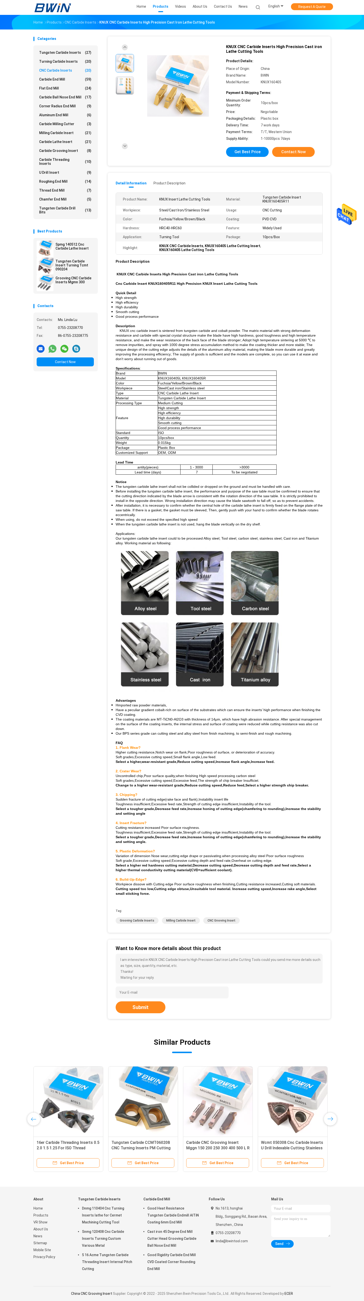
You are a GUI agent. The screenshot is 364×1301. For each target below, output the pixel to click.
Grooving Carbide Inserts (137, 920)
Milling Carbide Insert (65, 133)
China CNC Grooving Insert (91, 1294)
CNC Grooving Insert (221, 920)
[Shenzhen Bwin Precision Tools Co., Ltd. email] (41, 348)
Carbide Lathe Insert (65, 142)
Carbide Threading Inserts (65, 162)
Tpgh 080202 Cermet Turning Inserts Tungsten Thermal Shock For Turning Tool (291, 1148)
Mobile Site (42, 1250)
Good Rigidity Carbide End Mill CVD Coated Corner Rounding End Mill (171, 1262)
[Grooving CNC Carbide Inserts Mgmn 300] (45, 282)
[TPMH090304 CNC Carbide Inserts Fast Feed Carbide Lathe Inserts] (218, 1101)
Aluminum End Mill (65, 115)
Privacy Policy (44, 1257)
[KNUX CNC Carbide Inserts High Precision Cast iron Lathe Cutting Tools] (178, 86)
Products (40, 1215)
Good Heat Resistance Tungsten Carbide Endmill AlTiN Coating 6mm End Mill (173, 1215)
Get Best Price (247, 151)
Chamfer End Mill (65, 199)
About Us (40, 1229)
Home (38, 1208)
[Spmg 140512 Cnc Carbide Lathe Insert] (45, 249)
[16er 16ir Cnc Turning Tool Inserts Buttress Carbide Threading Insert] (143, 1101)
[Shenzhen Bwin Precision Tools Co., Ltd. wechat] (64, 348)
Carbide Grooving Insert (65, 151)
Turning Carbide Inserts (65, 61)
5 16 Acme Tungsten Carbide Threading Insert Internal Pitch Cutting (107, 1262)
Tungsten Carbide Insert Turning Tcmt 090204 (71, 265)
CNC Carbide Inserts (65, 70)
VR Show (40, 1222)
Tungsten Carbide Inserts (65, 53)
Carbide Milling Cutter (65, 124)
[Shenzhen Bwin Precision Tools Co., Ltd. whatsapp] (52, 348)
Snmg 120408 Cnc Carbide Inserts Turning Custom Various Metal (103, 1238)
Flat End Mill (65, 88)
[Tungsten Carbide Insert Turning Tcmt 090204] (45, 266)
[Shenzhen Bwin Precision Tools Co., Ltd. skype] (76, 348)
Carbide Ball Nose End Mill (65, 97)
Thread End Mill (65, 190)
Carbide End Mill (65, 79)
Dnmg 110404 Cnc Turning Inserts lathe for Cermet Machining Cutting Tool (103, 1215)
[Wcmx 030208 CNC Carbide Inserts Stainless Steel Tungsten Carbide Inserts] (68, 1101)
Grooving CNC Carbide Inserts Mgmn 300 (73, 280)
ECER (289, 1294)
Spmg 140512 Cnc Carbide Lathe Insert (72, 246)
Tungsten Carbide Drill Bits (65, 210)
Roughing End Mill (65, 181)
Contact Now (65, 362)
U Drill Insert (65, 172)
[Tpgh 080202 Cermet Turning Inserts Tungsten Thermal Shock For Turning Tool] (292, 1101)
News (37, 1236)
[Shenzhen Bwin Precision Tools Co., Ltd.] (53, 7)
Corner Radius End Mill (65, 106)
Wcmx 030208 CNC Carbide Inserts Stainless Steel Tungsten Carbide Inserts (68, 1148)
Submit (140, 1007)
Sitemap (40, 1243)
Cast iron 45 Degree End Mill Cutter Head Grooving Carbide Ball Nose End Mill (171, 1238)
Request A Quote (312, 7)
